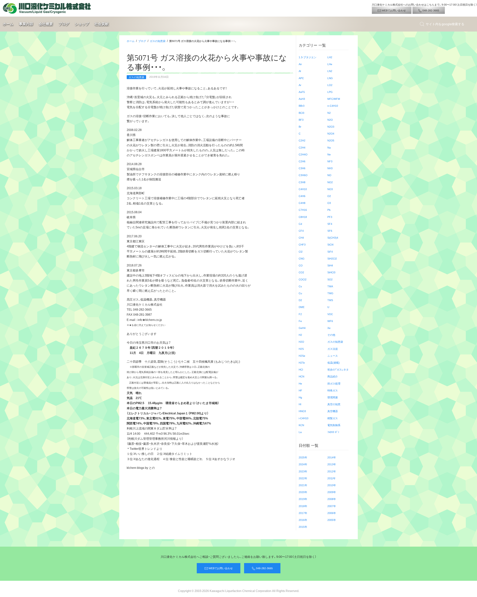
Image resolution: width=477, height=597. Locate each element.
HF (300, 390)
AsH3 (302, 99)
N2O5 (330, 140)
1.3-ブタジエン (307, 57)
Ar (300, 85)
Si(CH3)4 (332, 237)
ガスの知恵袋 (157, 41)
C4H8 (302, 203)
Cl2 (301, 251)
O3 (329, 203)
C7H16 (303, 210)
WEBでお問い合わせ (393, 10)
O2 (329, 196)
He (300, 383)
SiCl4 (330, 244)
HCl (301, 369)
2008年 (331, 499)
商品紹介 (332, 376)
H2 (300, 335)
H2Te (302, 362)
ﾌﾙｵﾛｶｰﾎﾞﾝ (333, 432)
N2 (329, 113)
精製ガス (332, 418)
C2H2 (302, 140)
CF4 (301, 230)
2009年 (331, 492)
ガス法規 (332, 349)
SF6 (329, 230)
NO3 (330, 189)
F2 (300, 314)
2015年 (303, 527)
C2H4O (303, 154)
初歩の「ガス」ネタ (338, 369)
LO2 (329, 85)
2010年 (331, 485)
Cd (300, 224)
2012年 (331, 471)
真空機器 (332, 411)
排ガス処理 (333, 383)
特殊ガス (332, 390)
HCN (301, 376)
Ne (329, 154)
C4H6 (302, 196)
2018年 (303, 506)
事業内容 (26, 24)
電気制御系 (333, 425)
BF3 (301, 119)
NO (329, 175)
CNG (301, 258)
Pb (329, 210)
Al (300, 71)
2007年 (331, 506)
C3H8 (302, 182)
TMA (330, 286)
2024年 (303, 464)
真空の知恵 (333, 404)
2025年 (303, 457)
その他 (331, 335)
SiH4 (330, 265)
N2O (330, 119)
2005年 (331, 520)
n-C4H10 (332, 105)
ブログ (64, 24)
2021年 (303, 485)
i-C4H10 (303, 418)
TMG (330, 293)
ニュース (332, 355)
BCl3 (301, 113)
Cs (300, 286)
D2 (300, 300)
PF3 (329, 217)
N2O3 (330, 126)
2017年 (303, 513)
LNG (330, 78)
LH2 (329, 57)
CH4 (301, 237)
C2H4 (302, 147)
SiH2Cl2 (332, 258)
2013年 (331, 464)
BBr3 (301, 105)
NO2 (330, 182)
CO (301, 265)
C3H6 (302, 168)
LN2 (329, 71)
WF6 (330, 321)
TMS (330, 300)
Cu (300, 293)
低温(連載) (333, 362)
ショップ (82, 24)
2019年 (303, 499)
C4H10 (303, 189)
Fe (300, 321)
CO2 (301, 272)
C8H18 (303, 217)
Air (300, 64)
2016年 (303, 520)
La (300, 432)
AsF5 (302, 92)
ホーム (8, 24)
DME (301, 307)
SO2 (330, 279)
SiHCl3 (331, 272)
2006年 (331, 513)
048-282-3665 (430, 10)
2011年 (331, 478)
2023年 (303, 471)
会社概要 (46, 24)
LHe (329, 64)
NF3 (329, 161)
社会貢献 (101, 24)
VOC (330, 314)
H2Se (302, 355)
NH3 (330, 168)
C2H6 (302, 161)
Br (300, 126)
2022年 (303, 478)
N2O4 (330, 133)
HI (300, 404)
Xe (329, 328)
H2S (301, 349)
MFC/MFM (333, 99)
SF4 (329, 224)
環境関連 (332, 397)
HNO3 (302, 411)
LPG (330, 92)
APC (301, 78)
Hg (300, 397)
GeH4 (302, 328)
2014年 (331, 457)
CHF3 (302, 244)
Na (329, 147)
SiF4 (330, 251)
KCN (301, 425)
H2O (301, 341)
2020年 (303, 492)
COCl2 (303, 279)
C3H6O (303, 175)
